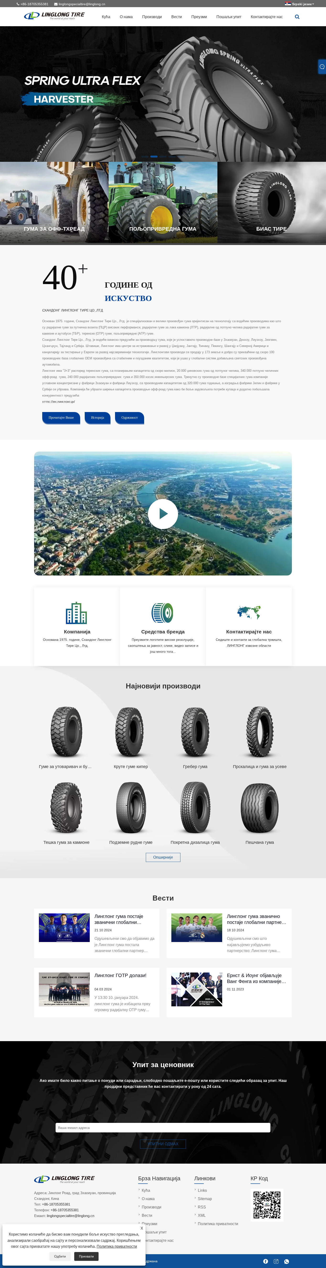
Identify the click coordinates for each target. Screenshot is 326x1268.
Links (202, 1190)
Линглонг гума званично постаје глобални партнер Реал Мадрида (255, 919)
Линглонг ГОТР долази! (121, 975)
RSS (202, 1207)
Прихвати (86, 1256)
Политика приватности (117, 1246)
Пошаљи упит (228, 17)
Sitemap (205, 1199)
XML (202, 1215)
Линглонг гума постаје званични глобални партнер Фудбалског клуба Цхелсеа (124, 919)
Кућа (106, 17)
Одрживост (129, 417)
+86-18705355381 (34, 4)
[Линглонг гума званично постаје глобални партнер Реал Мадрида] (196, 933)
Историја (97, 417)
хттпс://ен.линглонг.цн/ (58, 401)
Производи (152, 17)
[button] (144, 157)
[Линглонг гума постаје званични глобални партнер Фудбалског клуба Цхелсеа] (64, 933)
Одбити (60, 1256)
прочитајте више (61, 417)
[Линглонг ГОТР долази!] (64, 993)
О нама (126, 17)
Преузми (199, 17)
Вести (176, 17)
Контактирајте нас (267, 17)
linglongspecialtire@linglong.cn (82, 4)
